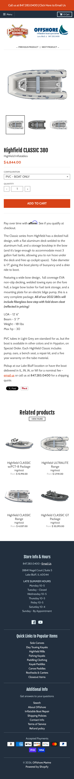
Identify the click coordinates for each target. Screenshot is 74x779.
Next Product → (50, 47)
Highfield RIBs (37, 651)
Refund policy (37, 728)
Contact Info (37, 720)
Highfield (19, 470)
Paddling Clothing (37, 660)
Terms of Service (37, 724)
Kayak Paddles (37, 664)
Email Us (46, 563)
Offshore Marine (42, 762)
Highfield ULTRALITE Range (55, 465)
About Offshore (37, 707)
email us (9, 375)
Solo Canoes (37, 643)
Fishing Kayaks (37, 655)
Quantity (9, 183)
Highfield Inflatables (16, 156)
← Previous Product (27, 47)
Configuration (12, 171)
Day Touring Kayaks (37, 647)
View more (37, 419)
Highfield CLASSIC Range (19, 517)
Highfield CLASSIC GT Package (55, 517)
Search (37, 702)
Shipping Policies (37, 715)
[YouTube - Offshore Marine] (40, 622)
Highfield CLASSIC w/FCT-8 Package (19, 465)
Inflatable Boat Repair (37, 711)
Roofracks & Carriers (37, 672)
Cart (66, 14)
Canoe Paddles (37, 668)
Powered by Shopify (37, 766)
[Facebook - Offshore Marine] (33, 622)
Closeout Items (37, 677)
